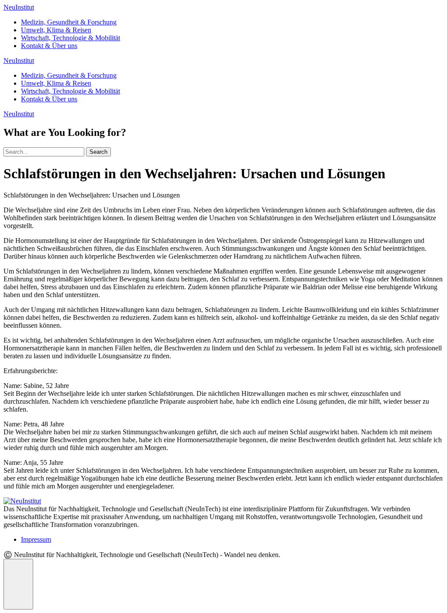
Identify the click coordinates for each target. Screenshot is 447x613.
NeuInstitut (18, 7)
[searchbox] (43, 151)
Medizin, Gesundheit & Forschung (69, 22)
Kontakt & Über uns (49, 45)
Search (98, 152)
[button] (18, 584)
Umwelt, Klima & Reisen (56, 30)
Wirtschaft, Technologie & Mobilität (70, 38)
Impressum (36, 539)
